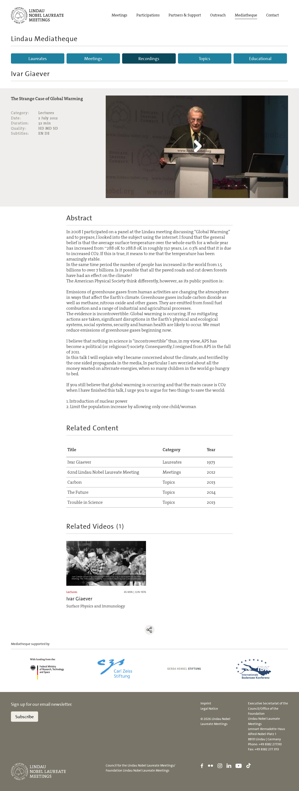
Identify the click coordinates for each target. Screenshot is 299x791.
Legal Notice (209, 708)
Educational (260, 58)
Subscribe (24, 717)
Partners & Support (185, 15)
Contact (272, 15)
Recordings (148, 58)
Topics (204, 58)
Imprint (206, 703)
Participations (148, 15)
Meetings (119, 15)
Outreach (218, 15)
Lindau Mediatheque (44, 38)
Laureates (37, 58)
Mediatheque (246, 15)
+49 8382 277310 (270, 744)
